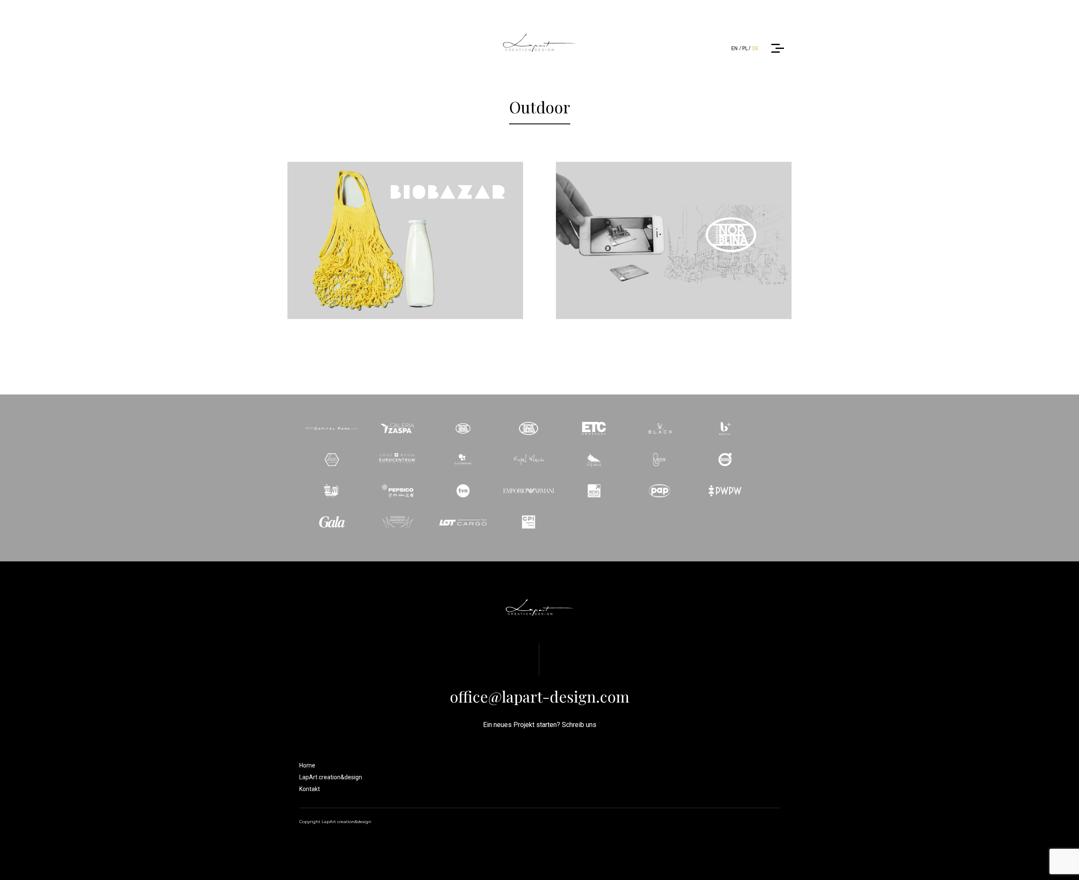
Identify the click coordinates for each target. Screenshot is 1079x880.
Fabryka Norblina (673, 223)
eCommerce (406, 241)
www (757, 241)
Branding (363, 241)
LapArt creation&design (330, 777)
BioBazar (405, 223)
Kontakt (309, 789)
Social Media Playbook (701, 241)
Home (307, 765)
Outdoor (448, 241)
